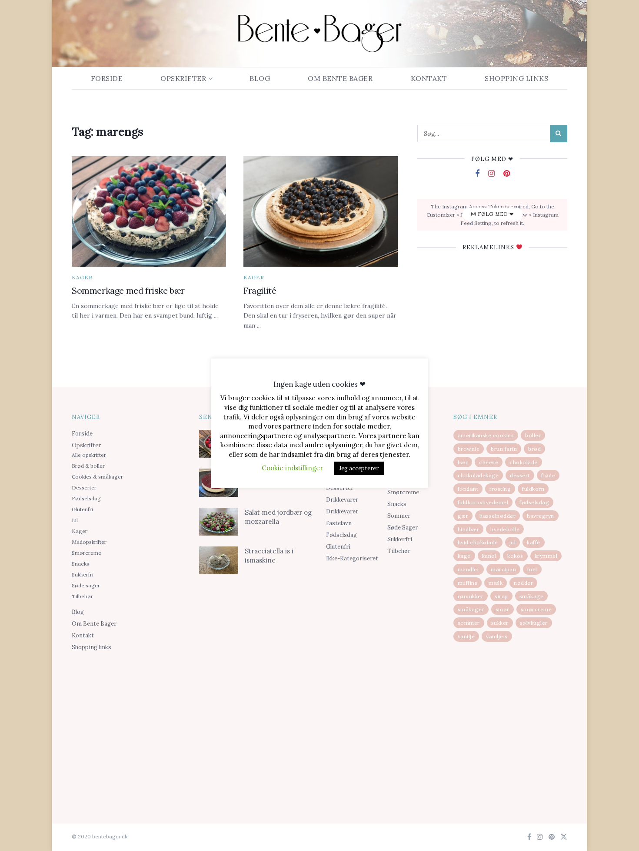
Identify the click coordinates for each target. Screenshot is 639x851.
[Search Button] (558, 133)
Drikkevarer (342, 499)
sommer (469, 623)
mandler (469, 569)
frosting (500, 489)
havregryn (540, 516)
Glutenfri (82, 509)
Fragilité (259, 290)
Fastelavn (339, 523)
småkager (471, 609)
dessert (520, 475)
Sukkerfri (82, 574)
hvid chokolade (478, 542)
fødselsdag (534, 502)
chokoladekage (478, 475)
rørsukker (471, 596)
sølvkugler (534, 623)
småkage (531, 596)
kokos (515, 556)
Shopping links (516, 78)
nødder (523, 583)
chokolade (523, 462)
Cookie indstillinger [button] (292, 468)
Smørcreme (86, 552)
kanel (489, 556)
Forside (107, 78)
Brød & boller (88, 465)
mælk (496, 583)
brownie (469, 449)
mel (532, 569)
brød (534, 449)
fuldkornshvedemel (483, 502)
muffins (468, 583)
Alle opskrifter (89, 455)
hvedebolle (504, 529)
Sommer (398, 515)
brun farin (504, 449)
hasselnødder (497, 516)
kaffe (533, 542)
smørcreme (536, 609)
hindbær (468, 529)
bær (463, 462)
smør (502, 609)
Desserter (84, 487)
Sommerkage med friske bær (128, 290)
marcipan (503, 569)
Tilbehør (82, 596)
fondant (468, 489)
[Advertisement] (128, 722)
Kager (82, 277)
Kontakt (429, 78)
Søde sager (86, 585)
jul (512, 542)
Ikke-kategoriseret (352, 558)
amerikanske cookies (486, 435)
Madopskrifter (89, 542)
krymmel (546, 556)
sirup (501, 596)
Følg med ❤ (495, 214)
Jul (75, 520)
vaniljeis (497, 636)
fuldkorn (533, 489)
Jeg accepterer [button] (359, 468)
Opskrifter (183, 78)
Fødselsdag (86, 498)
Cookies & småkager (97, 476)
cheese (488, 462)
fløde (548, 475)
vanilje (466, 636)
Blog (260, 78)
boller (533, 435)
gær (463, 516)
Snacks (80, 563)
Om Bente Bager (340, 78)
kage (464, 556)
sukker (500, 623)
